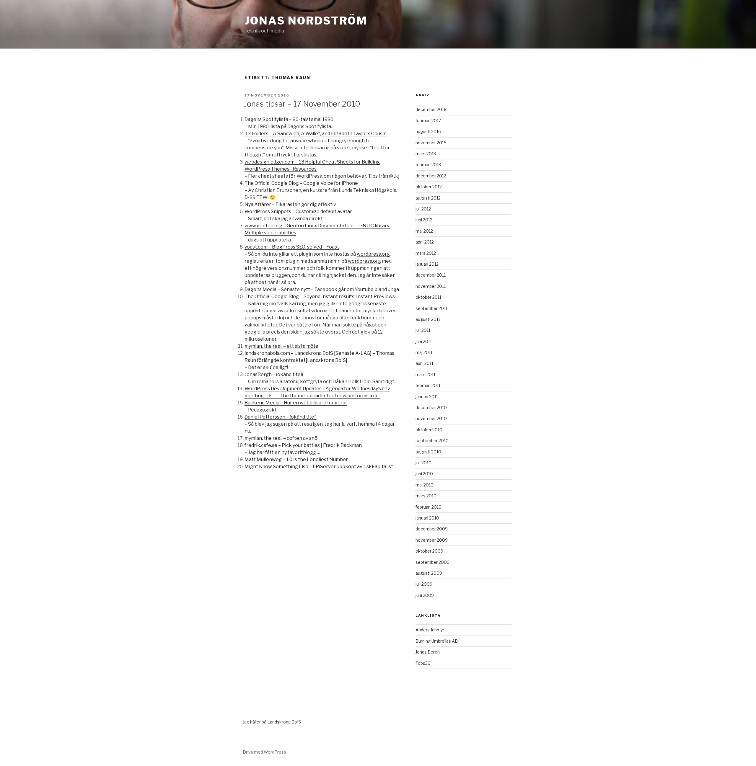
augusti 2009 (429, 573)
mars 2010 (426, 495)
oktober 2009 (429, 550)
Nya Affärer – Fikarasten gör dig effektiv (290, 204)
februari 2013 (428, 164)
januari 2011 (427, 396)
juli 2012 (423, 208)
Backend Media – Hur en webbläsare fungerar (296, 403)
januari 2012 (427, 264)
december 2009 (432, 528)
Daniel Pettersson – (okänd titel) (281, 417)
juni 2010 (424, 473)
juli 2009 (424, 584)
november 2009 (432, 540)
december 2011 (431, 274)
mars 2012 (426, 253)
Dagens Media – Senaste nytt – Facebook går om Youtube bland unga (322, 289)
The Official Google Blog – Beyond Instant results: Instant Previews (320, 296)
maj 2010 (425, 484)
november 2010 (431, 418)
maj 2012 (424, 230)
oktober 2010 (429, 429)
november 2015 (431, 142)
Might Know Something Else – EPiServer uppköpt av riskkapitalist (319, 466)
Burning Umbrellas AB (437, 640)
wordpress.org (373, 254)
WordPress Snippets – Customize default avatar (298, 211)
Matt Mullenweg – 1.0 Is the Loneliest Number (296, 459)
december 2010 (431, 407)
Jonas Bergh (428, 651)
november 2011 (431, 286)
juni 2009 (425, 595)
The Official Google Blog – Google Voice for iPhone (301, 183)
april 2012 (425, 241)
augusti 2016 (428, 131)
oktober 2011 (428, 297)
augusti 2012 (428, 197)
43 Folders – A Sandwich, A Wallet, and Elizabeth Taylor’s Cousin (316, 133)
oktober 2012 (429, 186)
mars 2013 (426, 153)
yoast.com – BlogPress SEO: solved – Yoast (292, 247)
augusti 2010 (428, 451)
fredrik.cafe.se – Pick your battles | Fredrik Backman (303, 445)
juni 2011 (424, 341)
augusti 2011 (428, 319)
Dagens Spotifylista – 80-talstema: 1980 (289, 119)
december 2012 (431, 175)
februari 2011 (428, 385)
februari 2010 (428, 506)
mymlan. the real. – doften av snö (281, 438)
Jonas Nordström (306, 20)
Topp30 (423, 663)
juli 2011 (423, 330)
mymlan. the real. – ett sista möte (281, 346)
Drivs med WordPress (264, 751)
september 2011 (431, 308)
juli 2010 (423, 462)
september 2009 (432, 562)
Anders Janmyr (430, 629)
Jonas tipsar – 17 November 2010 (302, 103)
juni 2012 (424, 219)
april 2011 (424, 363)
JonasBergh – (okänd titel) (274, 374)
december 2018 (431, 109)
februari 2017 (428, 120)
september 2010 (432, 440)
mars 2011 (425, 374)
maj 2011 (424, 352)
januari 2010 (427, 517)
